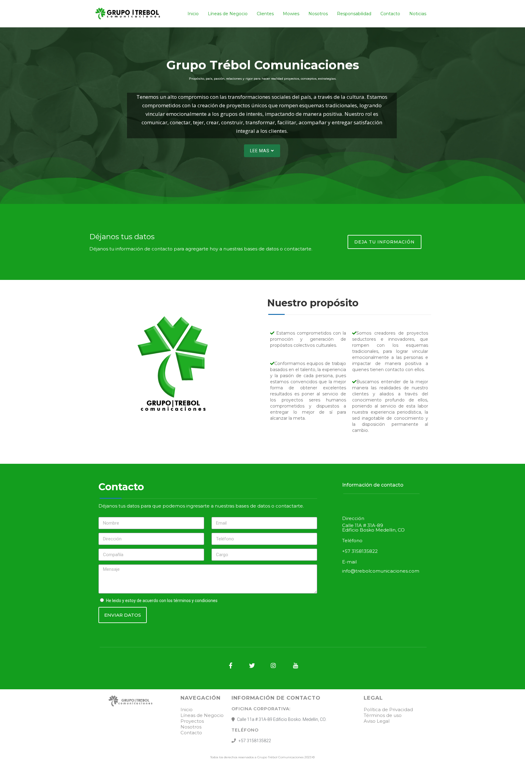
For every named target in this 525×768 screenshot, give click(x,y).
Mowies (291, 13)
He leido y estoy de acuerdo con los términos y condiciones (162, 600)
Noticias (417, 13)
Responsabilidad (354, 13)
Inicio (193, 13)
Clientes (265, 13)
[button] (262, 150)
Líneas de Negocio (228, 13)
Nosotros (318, 13)
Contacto (390, 13)
